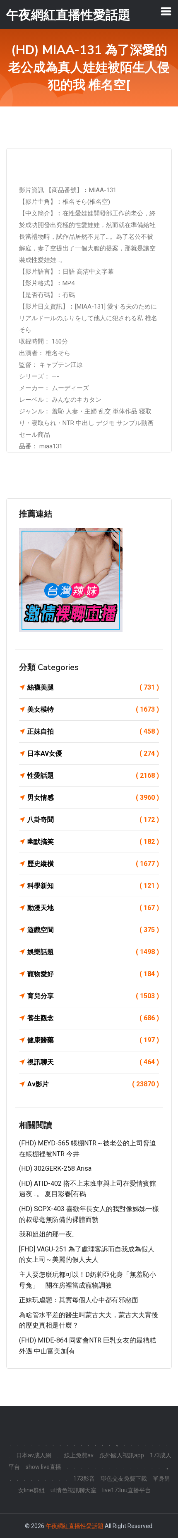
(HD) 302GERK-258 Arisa (55, 1168)
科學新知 (93, 886)
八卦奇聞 (93, 819)
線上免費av (79, 1455)
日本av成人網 (33, 1455)
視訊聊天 (93, 1062)
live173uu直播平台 (126, 1490)
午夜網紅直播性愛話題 (74, 1526)
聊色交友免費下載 (124, 1478)
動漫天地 (93, 908)
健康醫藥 (93, 1040)
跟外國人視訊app (121, 1455)
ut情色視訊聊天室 (73, 1490)
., (117, 1443)
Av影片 (93, 1084)
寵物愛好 (93, 974)
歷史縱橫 (93, 864)
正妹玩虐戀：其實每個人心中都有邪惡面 (78, 1300)
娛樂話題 (93, 952)
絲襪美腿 (93, 687)
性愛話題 (93, 775)
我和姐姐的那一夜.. (47, 1234)
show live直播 (43, 1467)
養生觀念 (93, 1018)
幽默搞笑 (93, 842)
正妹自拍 (93, 731)
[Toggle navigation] (166, 11)
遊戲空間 (93, 930)
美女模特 (93, 709)
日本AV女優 (93, 753)
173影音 (84, 1478)
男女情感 (93, 797)
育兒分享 (93, 996)
